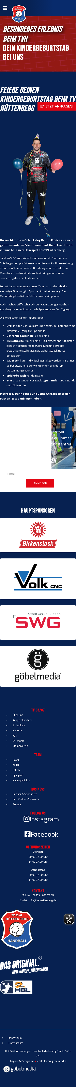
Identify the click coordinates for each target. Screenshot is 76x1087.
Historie (17, 730)
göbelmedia (58, 1061)
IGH (15, 736)
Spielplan (18, 775)
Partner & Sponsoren (25, 794)
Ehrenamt (18, 741)
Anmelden (40, 483)
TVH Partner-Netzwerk (26, 799)
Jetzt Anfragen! (58, 106)
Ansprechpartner (22, 720)
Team (16, 760)
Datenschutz (16, 1043)
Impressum (15, 1038)
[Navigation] (5, 8)
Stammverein (20, 746)
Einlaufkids (19, 725)
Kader (16, 765)
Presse (17, 804)
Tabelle (17, 770)
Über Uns (18, 715)
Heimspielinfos (21, 780)
